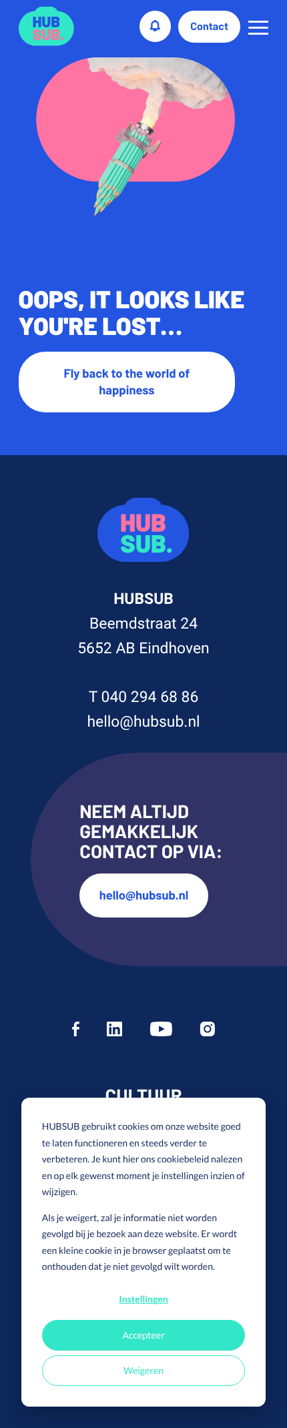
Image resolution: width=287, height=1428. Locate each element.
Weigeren (143, 1370)
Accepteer (143, 1335)
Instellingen (143, 1299)
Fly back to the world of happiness (127, 381)
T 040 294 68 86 (144, 697)
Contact (209, 26)
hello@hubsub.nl (143, 722)
